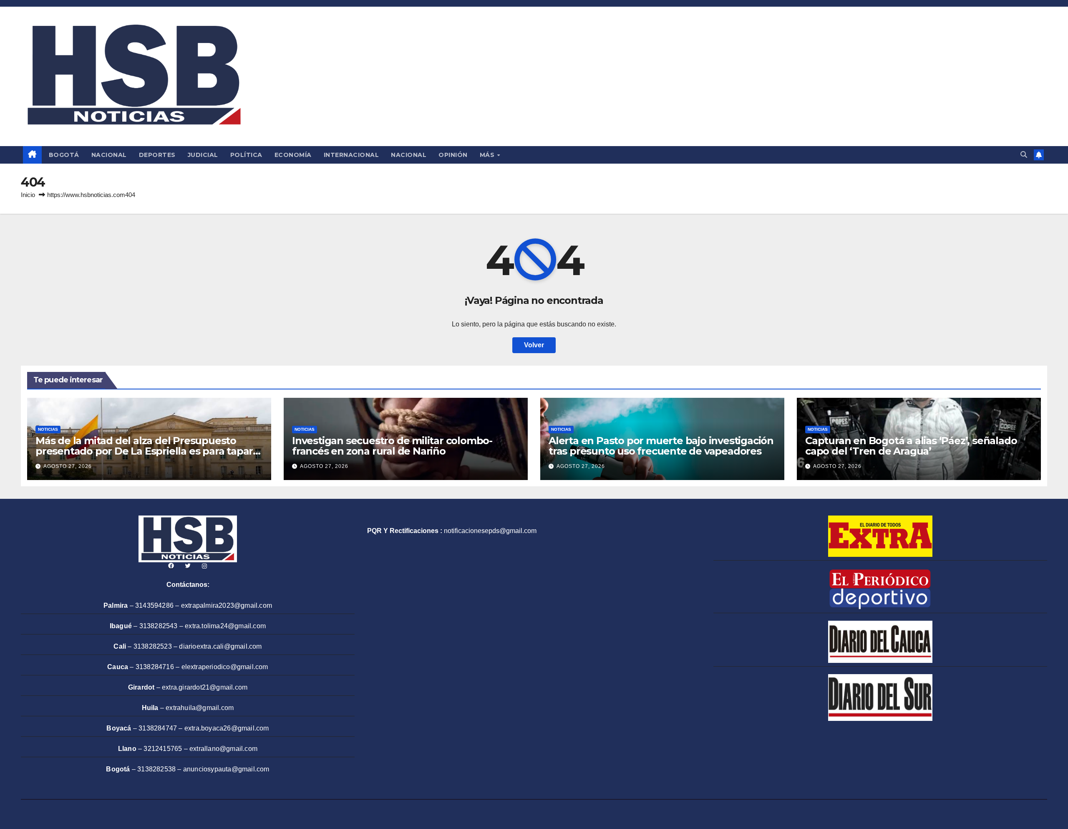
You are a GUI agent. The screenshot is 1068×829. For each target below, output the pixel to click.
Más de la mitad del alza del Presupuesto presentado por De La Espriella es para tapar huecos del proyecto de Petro (144, 451)
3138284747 (158, 728)
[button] (1023, 154)
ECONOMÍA (293, 155)
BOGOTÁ (64, 155)
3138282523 (153, 646)
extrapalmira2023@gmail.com (226, 605)
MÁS (488, 155)
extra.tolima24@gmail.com (225, 625)
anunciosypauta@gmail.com (226, 769)
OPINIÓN (453, 155)
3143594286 (154, 605)
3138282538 (156, 769)
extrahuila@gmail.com (200, 707)
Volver (534, 345)
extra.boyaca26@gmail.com (226, 728)
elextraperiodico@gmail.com (224, 666)
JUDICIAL (203, 155)
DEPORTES (157, 155)
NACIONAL (109, 155)
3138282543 (158, 625)
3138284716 (155, 666)
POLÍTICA (246, 155)
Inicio (28, 194)
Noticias (48, 429)
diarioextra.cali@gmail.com (220, 646)
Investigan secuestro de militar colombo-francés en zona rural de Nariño (392, 446)
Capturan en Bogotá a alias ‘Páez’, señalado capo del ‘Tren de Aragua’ (911, 446)
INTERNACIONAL (351, 155)
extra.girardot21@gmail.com (204, 687)
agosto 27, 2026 (67, 466)
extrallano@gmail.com (223, 748)
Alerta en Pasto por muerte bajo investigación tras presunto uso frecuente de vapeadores (661, 446)
